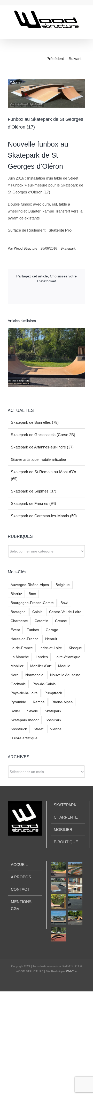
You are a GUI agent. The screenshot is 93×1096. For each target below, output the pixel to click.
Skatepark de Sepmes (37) (33, 491)
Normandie (34, 675)
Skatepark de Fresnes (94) (33, 503)
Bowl (64, 603)
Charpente (19, 621)
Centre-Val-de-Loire (65, 612)
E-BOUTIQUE (66, 842)
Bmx (32, 594)
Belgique (63, 585)
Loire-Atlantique (67, 657)
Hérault (51, 639)
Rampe (39, 702)
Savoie (32, 711)
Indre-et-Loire (51, 648)
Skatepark (68, 248)
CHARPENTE (66, 817)
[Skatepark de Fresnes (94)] (58, 918)
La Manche (20, 657)
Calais (37, 612)
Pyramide (18, 702)
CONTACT (20, 889)
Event (15, 630)
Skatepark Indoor (25, 720)
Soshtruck (19, 729)
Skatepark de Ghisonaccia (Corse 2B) (43, 434)
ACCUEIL (19, 864)
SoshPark (53, 720)
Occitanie (18, 684)
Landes (42, 657)
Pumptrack (53, 693)
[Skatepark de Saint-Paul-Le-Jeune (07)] (58, 934)
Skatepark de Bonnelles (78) (35, 422)
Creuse (61, 621)
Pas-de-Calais (44, 684)
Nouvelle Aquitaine (65, 675)
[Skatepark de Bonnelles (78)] (58, 869)
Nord (15, 675)
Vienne (55, 729)
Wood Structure (25, 248)
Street (38, 729)
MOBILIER (63, 829)
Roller (15, 711)
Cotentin (41, 621)
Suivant (75, 58)
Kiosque (75, 648)
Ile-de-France (22, 648)
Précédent (55, 58)
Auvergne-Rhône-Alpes (30, 585)
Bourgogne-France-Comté (32, 603)
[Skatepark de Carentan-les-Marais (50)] (75, 918)
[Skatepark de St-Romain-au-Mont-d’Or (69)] (58, 902)
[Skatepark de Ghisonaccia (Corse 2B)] (75, 869)
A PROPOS (21, 877)
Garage (52, 630)
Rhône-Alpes (62, 702)
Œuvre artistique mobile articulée (38, 459)
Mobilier (17, 666)
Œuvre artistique (24, 738)
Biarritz (16, 594)
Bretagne (18, 612)
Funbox (33, 630)
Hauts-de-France (24, 639)
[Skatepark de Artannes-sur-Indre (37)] (58, 885)
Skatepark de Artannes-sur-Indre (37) (42, 447)
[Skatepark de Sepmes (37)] (75, 902)
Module (64, 666)
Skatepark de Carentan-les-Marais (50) (44, 516)
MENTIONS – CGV (23, 905)
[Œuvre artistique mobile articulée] (75, 885)
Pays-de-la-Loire (24, 693)
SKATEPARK (65, 805)
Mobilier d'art (40, 666)
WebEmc (72, 971)
